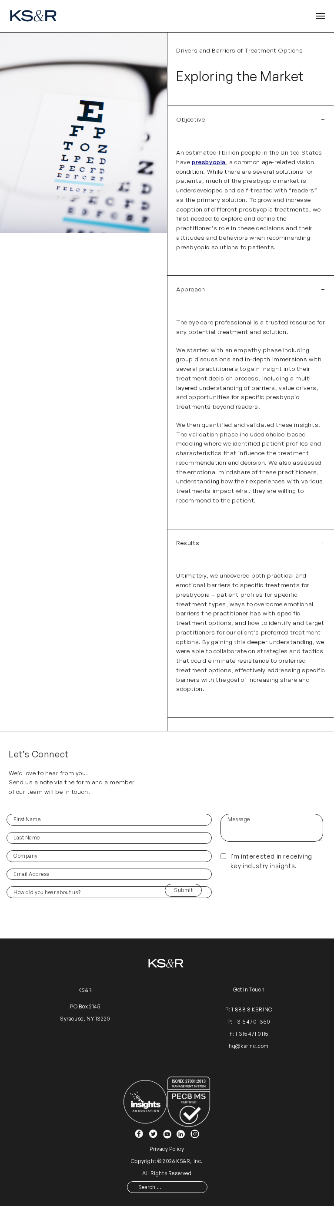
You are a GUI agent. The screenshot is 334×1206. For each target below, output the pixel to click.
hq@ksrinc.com (249, 1046)
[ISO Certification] (188, 1101)
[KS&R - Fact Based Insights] (35, 16)
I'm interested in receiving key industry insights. (271, 860)
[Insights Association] (145, 1101)
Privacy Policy (167, 1149)
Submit (183, 890)
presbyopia (209, 161)
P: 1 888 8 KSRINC (249, 1009)
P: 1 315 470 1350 (248, 1021)
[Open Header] (320, 16)
